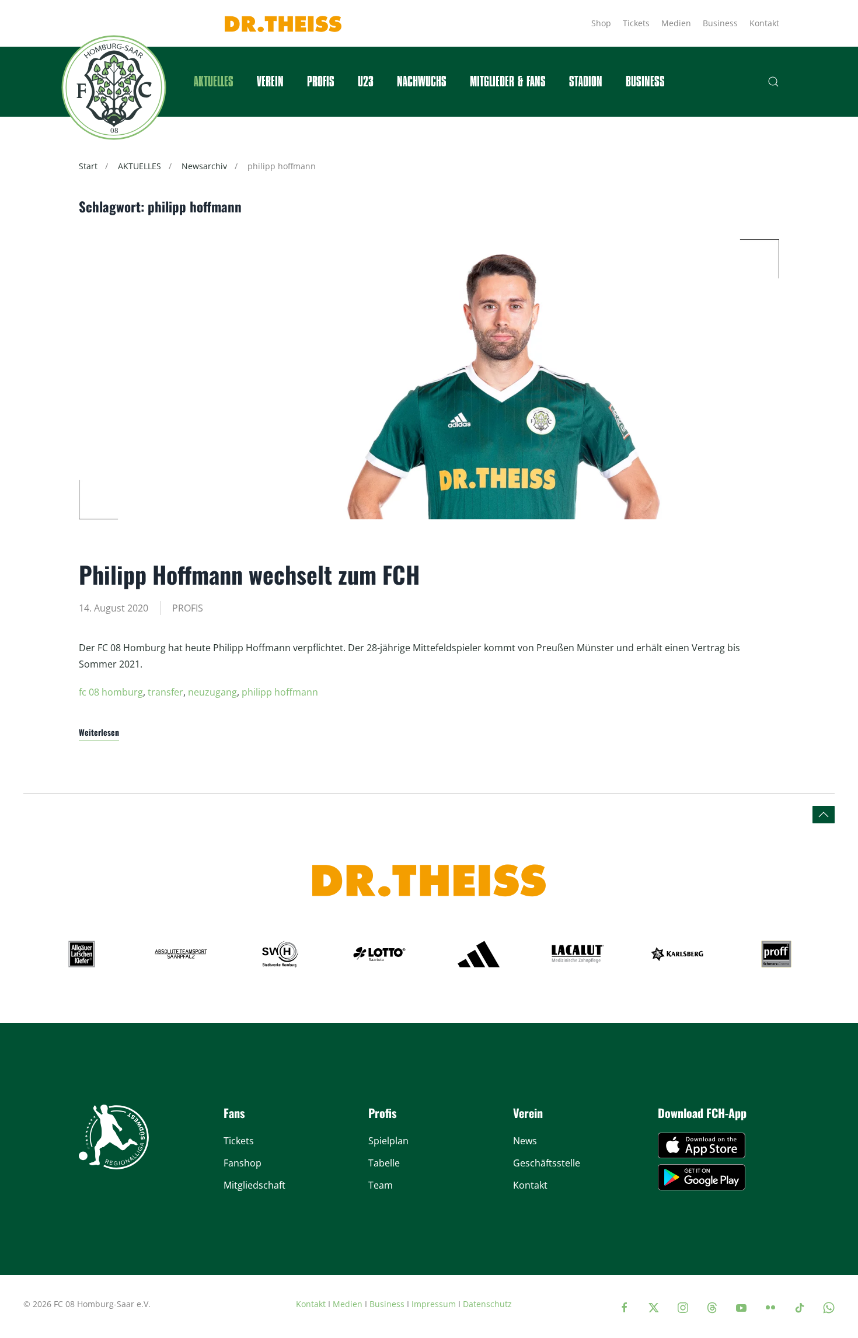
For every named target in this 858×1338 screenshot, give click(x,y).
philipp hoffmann (280, 692)
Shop (601, 23)
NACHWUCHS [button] (422, 81)
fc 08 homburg (111, 692)
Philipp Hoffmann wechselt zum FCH (249, 574)
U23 (366, 81)
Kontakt (764, 23)
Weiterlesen (99, 732)
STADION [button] (585, 81)
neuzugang (212, 692)
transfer (165, 692)
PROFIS (187, 608)
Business (720, 23)
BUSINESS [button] (645, 81)
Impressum (433, 1303)
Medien (676, 23)
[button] (773, 81)
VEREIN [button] (270, 81)
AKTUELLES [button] (213, 81)
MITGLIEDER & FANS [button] (508, 81)
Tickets (636, 23)
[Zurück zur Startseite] (113, 87)
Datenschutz (487, 1303)
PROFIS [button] (320, 81)
